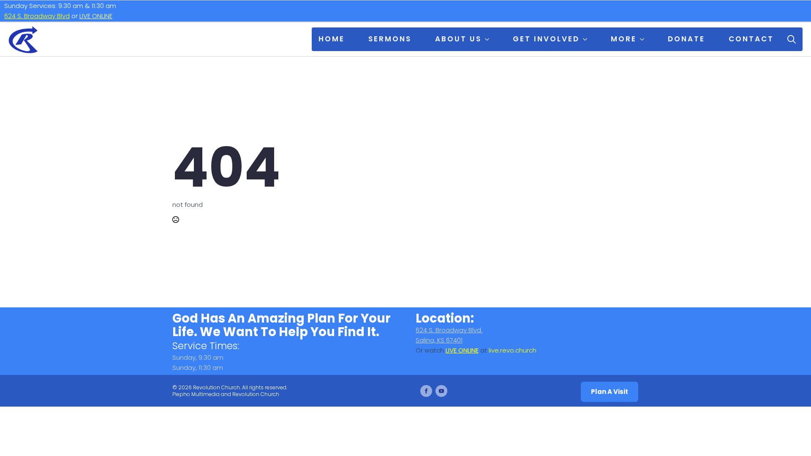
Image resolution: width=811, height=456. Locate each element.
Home (331, 39)
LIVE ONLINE (95, 15)
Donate (686, 39)
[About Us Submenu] (489, 39)
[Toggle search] (792, 39)
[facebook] (426, 391)
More (624, 39)
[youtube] (441, 391)
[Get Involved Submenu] (587, 39)
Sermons (389, 39)
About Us (458, 39)
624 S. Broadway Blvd (37, 15)
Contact (751, 39)
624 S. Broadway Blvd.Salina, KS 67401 (449, 335)
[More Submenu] (644, 39)
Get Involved (546, 39)
